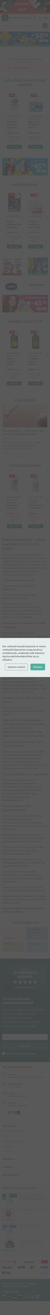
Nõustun (37, 667)
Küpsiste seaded (16, 667)
